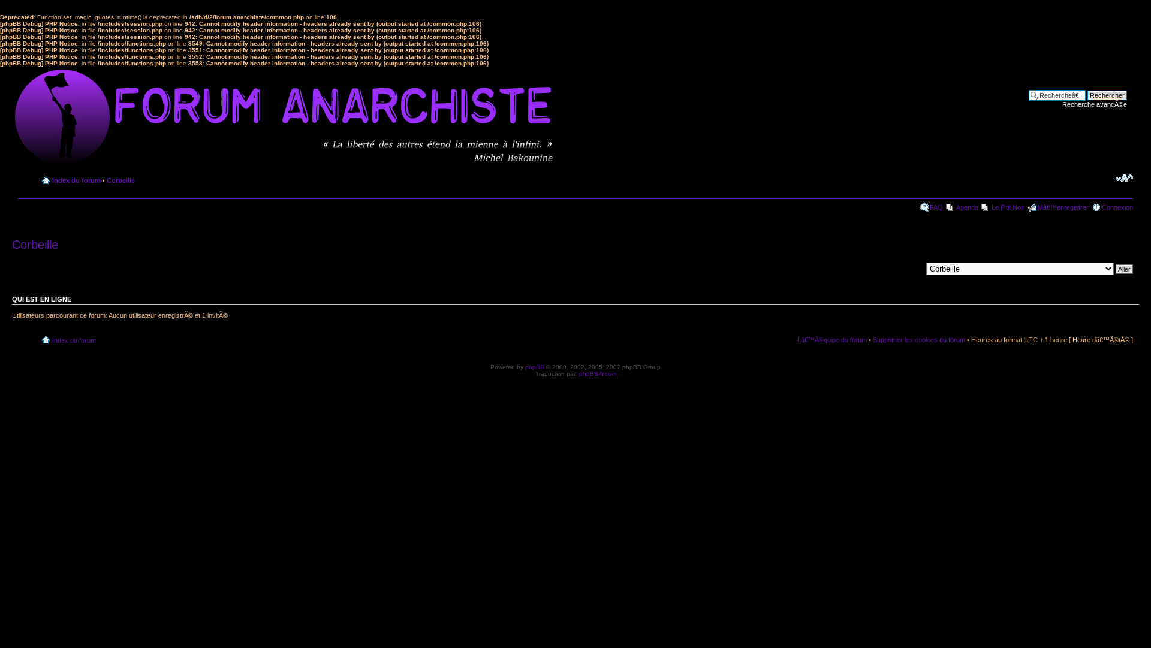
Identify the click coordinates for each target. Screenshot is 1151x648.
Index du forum (76, 180)
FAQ (936, 207)
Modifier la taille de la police (1124, 178)
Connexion (1117, 207)
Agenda (967, 207)
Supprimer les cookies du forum (919, 339)
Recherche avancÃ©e (1094, 104)
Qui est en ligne (41, 299)
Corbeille (121, 180)
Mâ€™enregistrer (1063, 207)
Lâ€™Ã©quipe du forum (832, 339)
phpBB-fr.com (597, 373)
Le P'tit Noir (1008, 207)
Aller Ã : (910, 268)
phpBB (534, 367)
